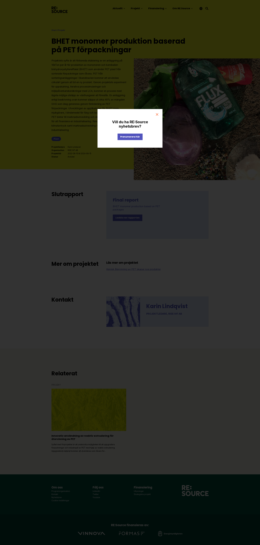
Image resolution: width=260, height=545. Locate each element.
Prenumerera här (130, 136)
